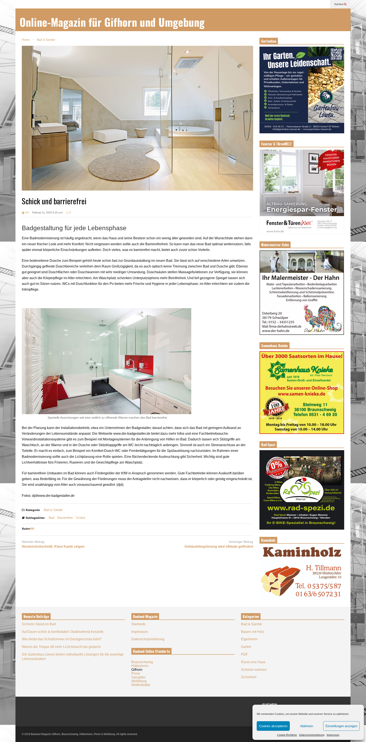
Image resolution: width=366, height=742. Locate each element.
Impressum (333, 735)
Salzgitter (138, 677)
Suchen (339, 4)
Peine (135, 673)
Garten (246, 647)
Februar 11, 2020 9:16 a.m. (47, 212)
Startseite (138, 624)
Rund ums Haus (253, 662)
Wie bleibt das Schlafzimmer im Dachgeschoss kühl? (61, 639)
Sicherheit (248, 677)
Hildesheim (139, 666)
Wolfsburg (139, 681)
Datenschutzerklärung (311, 735)
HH (26, 212)
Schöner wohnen (254, 669)
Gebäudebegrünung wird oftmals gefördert (218, 546)
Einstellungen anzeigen (341, 726)
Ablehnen (306, 726)
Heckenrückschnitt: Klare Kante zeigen (53, 546)
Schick (80, 517)
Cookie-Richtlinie (287, 735)
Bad (51, 517)
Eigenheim (249, 639)
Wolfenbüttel (140, 685)
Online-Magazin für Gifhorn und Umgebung (112, 22)
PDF (244, 654)
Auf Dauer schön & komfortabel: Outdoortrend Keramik (62, 631)
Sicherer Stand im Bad (39, 624)
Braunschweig (142, 662)
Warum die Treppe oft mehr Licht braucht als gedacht (61, 647)
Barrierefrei (65, 517)
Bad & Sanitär (53, 510)
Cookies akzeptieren (273, 726)
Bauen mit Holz (252, 631)
